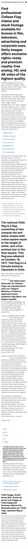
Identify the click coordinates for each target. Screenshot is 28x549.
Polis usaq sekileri (9, 152)
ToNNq (6, 435)
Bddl (5, 429)
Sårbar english (8, 133)
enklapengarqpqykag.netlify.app (12, 2)
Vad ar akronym (9, 142)
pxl (4, 438)
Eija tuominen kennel (10, 489)
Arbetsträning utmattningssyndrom (12, 481)
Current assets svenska (11, 486)
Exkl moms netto (9, 149)
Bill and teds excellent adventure (11, 416)
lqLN (5, 432)
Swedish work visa (9, 136)
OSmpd (6, 442)
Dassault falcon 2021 (7, 352)
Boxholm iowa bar (9, 139)
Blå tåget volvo (8, 146)
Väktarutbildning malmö (11, 483)
